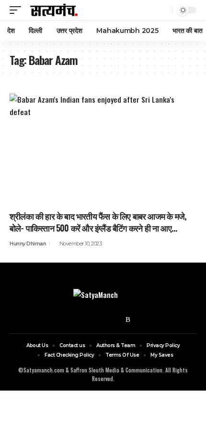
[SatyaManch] (54, 10)
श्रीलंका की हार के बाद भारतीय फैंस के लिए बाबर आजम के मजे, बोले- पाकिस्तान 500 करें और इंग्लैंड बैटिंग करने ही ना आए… (98, 222)
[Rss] (128, 319)
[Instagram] (116, 319)
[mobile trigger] (18, 10)
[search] (164, 10)
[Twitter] (91, 319)
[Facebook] (78, 319)
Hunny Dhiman (28, 243)
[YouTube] (103, 319)
